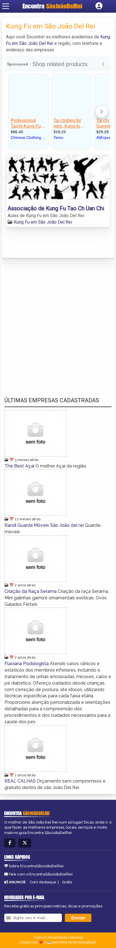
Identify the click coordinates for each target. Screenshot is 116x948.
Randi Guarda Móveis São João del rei (45, 525)
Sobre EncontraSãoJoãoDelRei (36, 866)
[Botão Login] (98, 6)
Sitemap (76, 938)
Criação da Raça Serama (31, 591)
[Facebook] (9, 843)
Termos (39, 938)
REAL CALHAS (21, 781)
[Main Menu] (5, 6)
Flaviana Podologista (27, 663)
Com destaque (43, 882)
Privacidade (57, 938)
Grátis (67, 882)
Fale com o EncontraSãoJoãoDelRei (41, 874)
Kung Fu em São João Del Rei (43, 222)
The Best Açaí (20, 466)
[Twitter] (24, 843)
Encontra (52, 6)
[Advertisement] (58, 325)
